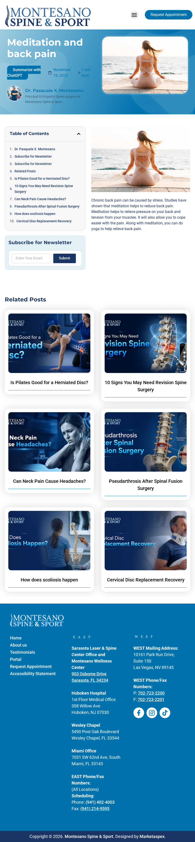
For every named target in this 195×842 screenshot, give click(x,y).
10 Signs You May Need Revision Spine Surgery (44, 189)
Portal (15, 659)
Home (16, 637)
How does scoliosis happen (35, 214)
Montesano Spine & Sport (89, 836)
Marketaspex (152, 836)
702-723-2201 (151, 699)
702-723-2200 (151, 693)
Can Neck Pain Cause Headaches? (40, 199)
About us (18, 645)
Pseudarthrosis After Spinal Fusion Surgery (47, 206)
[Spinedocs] (138, 712)
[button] (134, 14)
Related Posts (25, 171)
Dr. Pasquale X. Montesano (35, 149)
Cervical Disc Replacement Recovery (44, 221)
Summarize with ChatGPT (24, 73)
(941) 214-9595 (94, 808)
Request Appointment (31, 666)
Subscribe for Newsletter (33, 156)
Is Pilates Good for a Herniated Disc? (42, 178)
